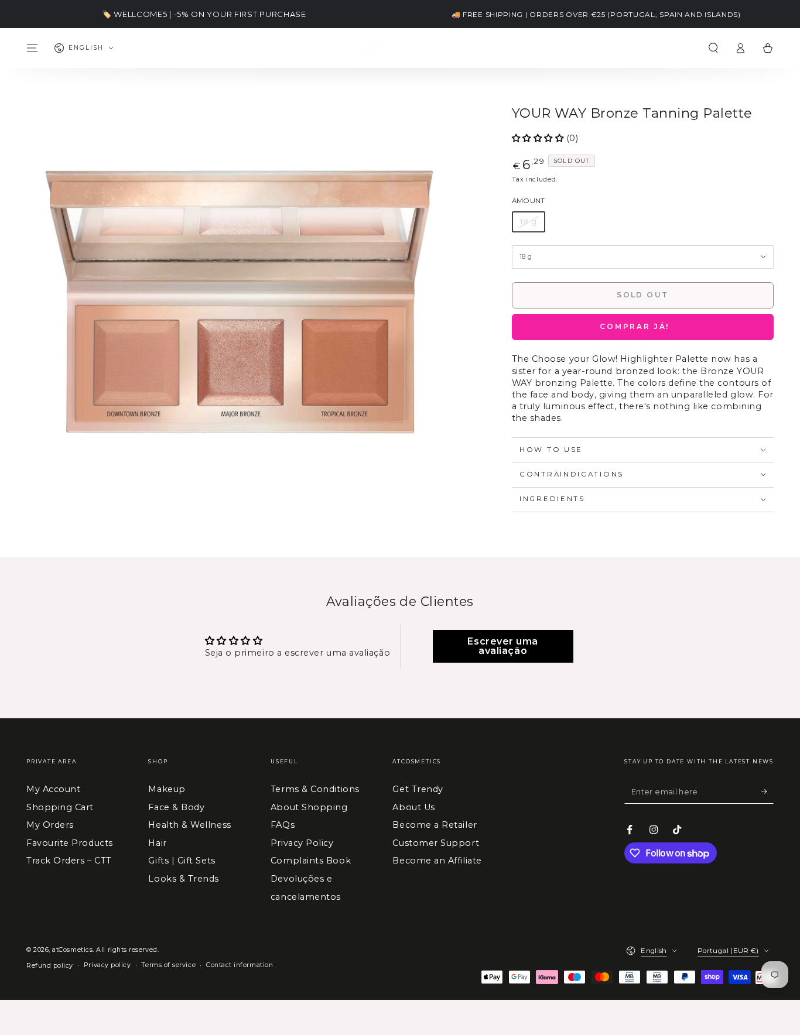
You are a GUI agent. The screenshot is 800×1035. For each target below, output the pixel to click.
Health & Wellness (189, 825)
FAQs (283, 825)
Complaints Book (311, 860)
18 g (528, 221)
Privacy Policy (302, 843)
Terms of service (168, 965)
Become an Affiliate (436, 860)
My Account (53, 789)
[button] (713, 48)
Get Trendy (417, 789)
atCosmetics (72, 950)
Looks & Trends (183, 878)
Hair (157, 843)
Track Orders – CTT (69, 860)
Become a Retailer (434, 825)
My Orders (50, 825)
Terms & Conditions (315, 789)
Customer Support (435, 843)
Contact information (239, 965)
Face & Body (176, 807)
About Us (413, 807)
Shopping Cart (60, 807)
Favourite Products (69, 843)
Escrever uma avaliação (502, 646)
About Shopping (309, 807)
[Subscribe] (767, 791)
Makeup (166, 789)
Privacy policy (107, 965)
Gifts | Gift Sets (181, 860)
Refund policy (49, 965)
